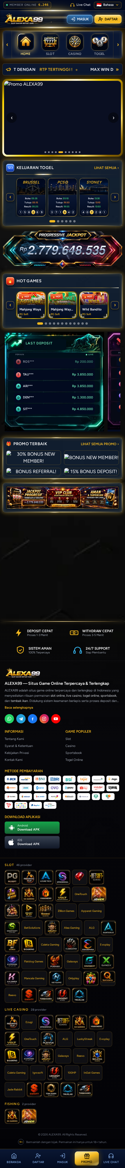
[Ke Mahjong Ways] (40, 323)
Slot (68, 739)
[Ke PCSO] (58, 221)
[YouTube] (55, 718)
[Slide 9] (76, 152)
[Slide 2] (49, 152)
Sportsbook (73, 753)
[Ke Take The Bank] (86, 323)
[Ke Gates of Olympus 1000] (54, 323)
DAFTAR (111, 19)
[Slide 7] (69, 152)
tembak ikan (19, 701)
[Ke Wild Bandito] (50, 323)
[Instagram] (44, 718)
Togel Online (74, 760)
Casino (70, 746)
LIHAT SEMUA (106, 168)
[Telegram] (21, 718)
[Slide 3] (52, 152)
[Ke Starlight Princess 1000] (74, 323)
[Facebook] (32, 718)
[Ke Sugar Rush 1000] (78, 323)
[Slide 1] (45, 152)
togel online (91, 696)
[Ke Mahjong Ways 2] (46, 323)
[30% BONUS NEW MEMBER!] (33, 457)
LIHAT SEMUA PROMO (100, 444)
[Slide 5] (60, 152)
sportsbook (108, 696)
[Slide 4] (56, 152)
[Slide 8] (73, 152)
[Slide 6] (66, 152)
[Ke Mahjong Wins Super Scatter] (66, 323)
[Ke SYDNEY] (62, 221)
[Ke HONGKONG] (70, 221)
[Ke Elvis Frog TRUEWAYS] (82, 323)
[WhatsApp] (9, 718)
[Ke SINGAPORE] (66, 221)
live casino (73, 696)
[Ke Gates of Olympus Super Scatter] (70, 323)
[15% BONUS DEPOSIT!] (91, 471)
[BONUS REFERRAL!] (33, 471)
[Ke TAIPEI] (74, 221)
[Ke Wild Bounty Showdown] (58, 323)
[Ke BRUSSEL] (52, 221)
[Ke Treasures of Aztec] (62, 323)
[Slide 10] (80, 152)
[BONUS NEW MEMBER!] (91, 457)
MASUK (83, 19)
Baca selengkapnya (19, 707)
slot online (58, 696)
